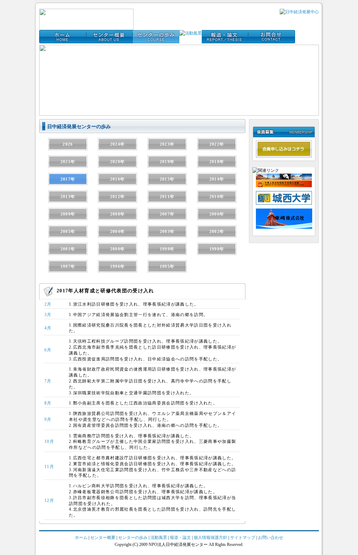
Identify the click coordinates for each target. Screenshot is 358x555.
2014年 (216, 179)
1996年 (117, 266)
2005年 (68, 231)
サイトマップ (242, 537)
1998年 (216, 249)
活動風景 (158, 537)
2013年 (68, 196)
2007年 (167, 214)
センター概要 (102, 537)
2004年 (117, 231)
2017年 (68, 179)
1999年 (167, 249)
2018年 (216, 161)
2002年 (216, 231)
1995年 (167, 266)
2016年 (117, 179)
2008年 (117, 214)
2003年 (167, 231)
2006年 (216, 214)
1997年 (68, 266)
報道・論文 (180, 537)
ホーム (81, 537)
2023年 (167, 144)
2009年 (68, 214)
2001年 (68, 249)
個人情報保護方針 (211, 537)
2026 (68, 144)
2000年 (117, 249)
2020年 (117, 161)
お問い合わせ (270, 537)
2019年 (167, 161)
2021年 (68, 161)
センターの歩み (133, 537)
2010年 (216, 196)
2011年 (167, 196)
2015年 (167, 179)
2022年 (216, 144)
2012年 (117, 196)
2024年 (117, 144)
